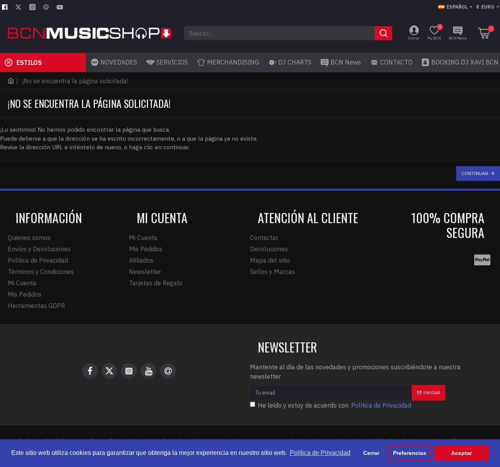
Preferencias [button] (409, 453)
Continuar (474, 173)
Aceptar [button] (461, 453)
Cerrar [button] (371, 453)
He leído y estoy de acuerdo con (334, 405)
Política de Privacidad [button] (320, 452)
